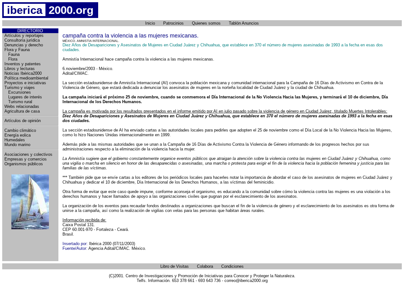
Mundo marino (17, 144)
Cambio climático (20, 130)
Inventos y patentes (22, 64)
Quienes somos (206, 23)
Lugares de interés (23, 97)
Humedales (14, 140)
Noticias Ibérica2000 (23, 73)
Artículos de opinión (22, 120)
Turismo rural (18, 101)
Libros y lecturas (19, 68)
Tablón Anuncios (244, 23)
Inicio (150, 23)
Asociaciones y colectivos (28, 154)
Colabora (205, 266)
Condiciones (232, 266)
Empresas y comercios (25, 159)
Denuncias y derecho (23, 45)
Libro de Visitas (174, 266)
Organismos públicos (23, 163)
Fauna (12, 54)
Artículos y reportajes (24, 35)
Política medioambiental (26, 78)
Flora (10, 59)
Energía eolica (17, 135)
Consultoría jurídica (22, 40)
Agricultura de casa (22, 111)
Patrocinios (173, 23)
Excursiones (17, 92)
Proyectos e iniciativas (25, 82)
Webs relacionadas (21, 106)
